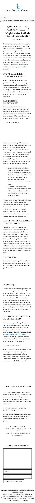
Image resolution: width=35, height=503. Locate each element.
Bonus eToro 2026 (19, 494)
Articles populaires (12, 498)
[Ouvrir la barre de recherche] (32, 17)
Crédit (14, 426)
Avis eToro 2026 (7, 494)
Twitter (10, 500)
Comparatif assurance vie (15, 496)
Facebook (31, 498)
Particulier (21, 426)
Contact (25, 500)
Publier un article (23, 498)
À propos (3, 498)
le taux (15, 60)
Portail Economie (13, 490)
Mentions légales (17, 500)
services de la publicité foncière (16, 334)
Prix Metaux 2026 (28, 496)
